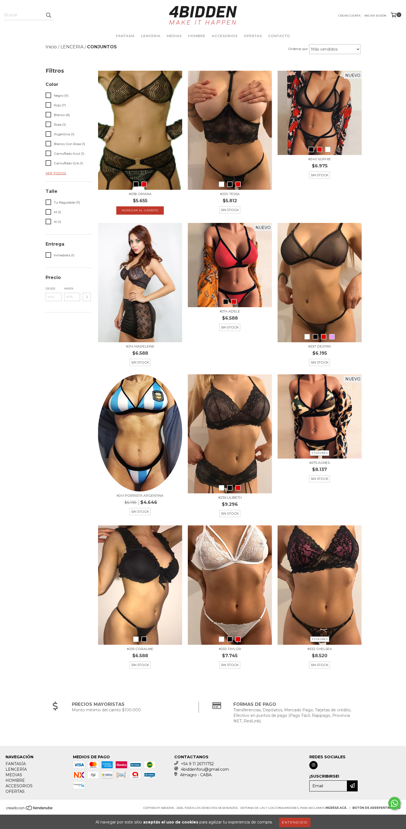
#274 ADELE (230, 311)
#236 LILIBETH (230, 497)
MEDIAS (174, 36)
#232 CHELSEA (319, 649)
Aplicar (87, 297)
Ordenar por (298, 49)
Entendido (295, 822)
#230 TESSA (230, 194)
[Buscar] (48, 15)
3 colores (320, 639)
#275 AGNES (319, 462)
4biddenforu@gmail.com (205, 769)
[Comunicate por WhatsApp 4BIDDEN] (394, 803)
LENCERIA (150, 36)
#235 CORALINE (140, 649)
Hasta (68, 288)
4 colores (320, 453)
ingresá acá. (336, 808)
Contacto (279, 36)
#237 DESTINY (319, 346)
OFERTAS (253, 36)
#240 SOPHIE (319, 159)
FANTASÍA (125, 36)
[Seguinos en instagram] (313, 765)
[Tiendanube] (30, 809)
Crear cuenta (349, 15)
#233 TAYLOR (230, 649)
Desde (51, 288)
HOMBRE (196, 36)
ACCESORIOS (225, 36)
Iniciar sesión (375, 15)
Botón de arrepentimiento (376, 808)
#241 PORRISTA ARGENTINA (140, 495)
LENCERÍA (16, 769)
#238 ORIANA (140, 194)
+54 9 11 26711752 (197, 763)
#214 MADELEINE (140, 346)
